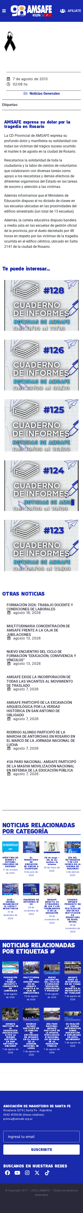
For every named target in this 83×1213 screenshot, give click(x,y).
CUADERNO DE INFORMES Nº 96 (31, 902)
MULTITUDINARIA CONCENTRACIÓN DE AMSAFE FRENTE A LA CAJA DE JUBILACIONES (31, 985)
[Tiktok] (47, 1173)
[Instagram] (27, 1173)
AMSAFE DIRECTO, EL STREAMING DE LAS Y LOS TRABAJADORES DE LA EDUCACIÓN (52, 906)
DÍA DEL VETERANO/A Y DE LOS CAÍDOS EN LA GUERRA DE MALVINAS (72, 863)
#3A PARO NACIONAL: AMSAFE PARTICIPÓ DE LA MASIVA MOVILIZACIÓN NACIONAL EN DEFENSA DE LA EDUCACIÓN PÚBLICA (52, 1034)
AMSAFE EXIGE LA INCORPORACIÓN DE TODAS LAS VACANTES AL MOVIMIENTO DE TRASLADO (73, 985)
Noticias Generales (45, 93)
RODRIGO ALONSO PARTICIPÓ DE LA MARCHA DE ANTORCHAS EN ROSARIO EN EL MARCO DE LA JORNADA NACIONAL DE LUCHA (31, 1036)
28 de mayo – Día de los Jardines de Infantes (51, 861)
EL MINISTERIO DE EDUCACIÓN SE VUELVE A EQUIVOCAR (31, 863)
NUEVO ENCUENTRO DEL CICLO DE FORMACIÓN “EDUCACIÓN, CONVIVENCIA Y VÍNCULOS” (52, 984)
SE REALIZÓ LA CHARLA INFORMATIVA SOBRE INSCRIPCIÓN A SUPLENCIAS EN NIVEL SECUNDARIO (72, 1031)
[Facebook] (7, 1173)
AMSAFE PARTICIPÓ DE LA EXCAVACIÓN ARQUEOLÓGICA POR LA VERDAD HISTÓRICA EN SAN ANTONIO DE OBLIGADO (10, 1034)
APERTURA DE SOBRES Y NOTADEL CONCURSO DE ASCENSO (10, 862)
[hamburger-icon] (4, 11)
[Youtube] (17, 1173)
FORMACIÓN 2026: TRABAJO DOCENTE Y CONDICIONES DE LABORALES (10, 984)
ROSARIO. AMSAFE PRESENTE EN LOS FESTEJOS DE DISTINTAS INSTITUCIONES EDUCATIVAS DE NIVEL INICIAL (72, 910)
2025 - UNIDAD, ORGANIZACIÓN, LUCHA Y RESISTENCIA (10, 904)
